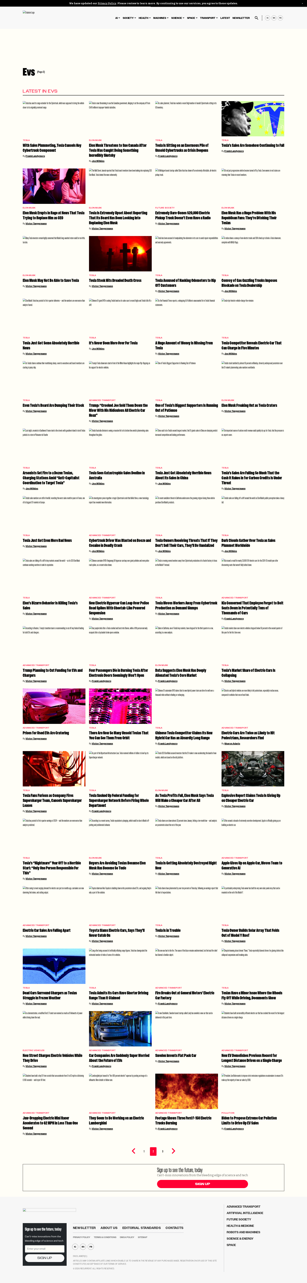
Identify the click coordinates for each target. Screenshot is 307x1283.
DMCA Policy (127, 1237)
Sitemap (142, 1237)
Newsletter (241, 18)
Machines (159, 18)
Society (128, 18)
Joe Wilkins (98, 161)
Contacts (175, 1228)
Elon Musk (95, 140)
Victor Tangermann (36, 223)
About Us (109, 1228)
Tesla (26, 140)
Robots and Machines (243, 1232)
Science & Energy (240, 1238)
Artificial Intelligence (245, 1213)
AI (116, 18)
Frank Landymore (35, 156)
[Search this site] (256, 18)
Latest (225, 18)
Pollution (228, 1113)
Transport (207, 18)
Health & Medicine (240, 1226)
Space (191, 18)
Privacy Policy (107, 3)
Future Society (165, 208)
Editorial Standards (141, 1228)
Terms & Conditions (105, 1237)
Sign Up (202, 1184)
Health (143, 18)
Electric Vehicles (33, 1050)
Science (176, 18)
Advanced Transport (102, 400)
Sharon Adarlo (232, 743)
